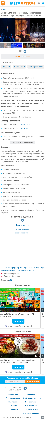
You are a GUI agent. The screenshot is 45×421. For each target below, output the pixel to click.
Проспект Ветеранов (12, 276)
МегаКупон (22, 3)
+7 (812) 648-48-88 (13, 387)
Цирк (4, 9)
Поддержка (13, 394)
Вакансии (31, 394)
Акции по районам (31, 413)
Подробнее (19, 321)
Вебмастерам (31, 402)
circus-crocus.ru (21, 233)
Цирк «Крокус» (22, 225)
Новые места (19, 66)
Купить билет (25, 125)
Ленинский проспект (12, 273)
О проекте (13, 409)
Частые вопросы (13, 398)
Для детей (6, 66)
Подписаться (33, 381)
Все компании (31, 405)
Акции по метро (31, 409)
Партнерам (13, 402)
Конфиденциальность (31, 398)
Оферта (13, 405)
